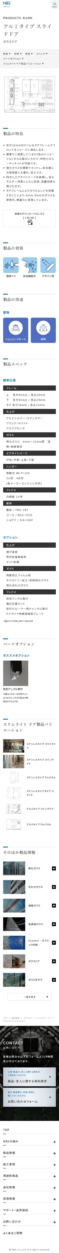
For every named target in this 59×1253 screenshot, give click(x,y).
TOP (5, 1018)
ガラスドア (28, 1018)
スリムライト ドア (43, 1018)
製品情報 (15, 1018)
